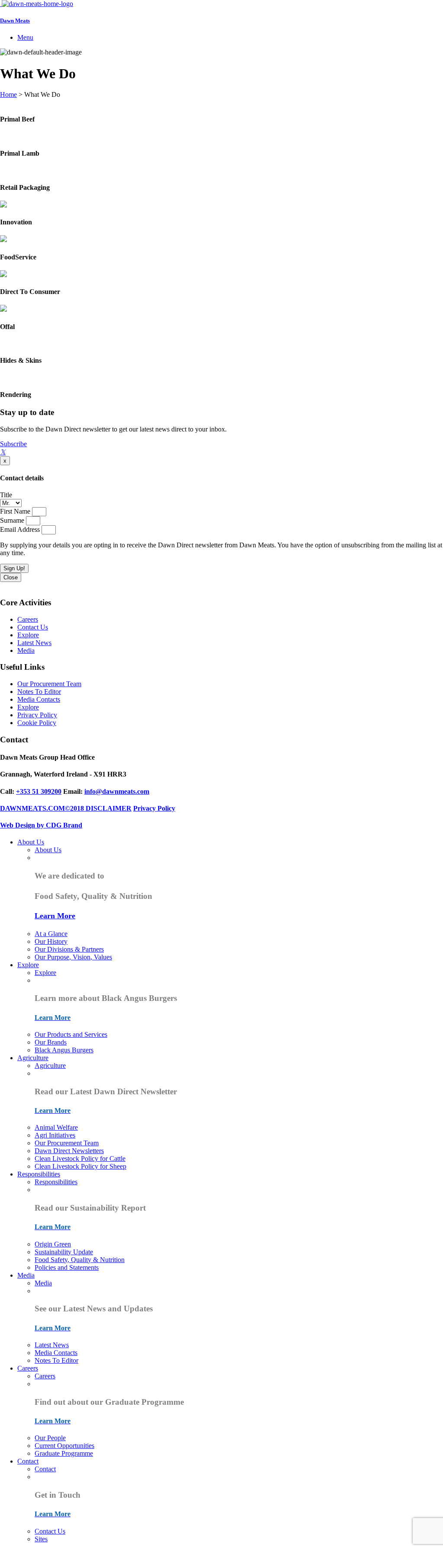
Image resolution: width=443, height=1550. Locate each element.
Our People (50, 1437)
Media (26, 650)
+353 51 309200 (38, 791)
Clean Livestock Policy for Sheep (80, 1166)
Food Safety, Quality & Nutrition (80, 1259)
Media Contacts (38, 699)
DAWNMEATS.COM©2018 (43, 808)
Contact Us (32, 627)
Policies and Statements (67, 1267)
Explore (28, 635)
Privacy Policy (37, 715)
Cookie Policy (36, 722)
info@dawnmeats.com (116, 791)
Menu (25, 37)
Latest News (34, 642)
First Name (16, 511)
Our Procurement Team (49, 683)
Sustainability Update (64, 1252)
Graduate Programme (64, 1453)
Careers (27, 619)
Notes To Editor (39, 691)
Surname (13, 520)
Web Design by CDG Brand (41, 825)
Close (10, 577)
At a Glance (51, 933)
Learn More (55, 915)
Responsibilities (38, 1174)
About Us (30, 842)
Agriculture (32, 1057)
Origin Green (53, 1244)
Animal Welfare (56, 1127)
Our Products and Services (71, 1034)
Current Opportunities (64, 1445)
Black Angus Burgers (64, 1050)
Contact (28, 1461)
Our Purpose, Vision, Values (73, 957)
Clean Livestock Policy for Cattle (80, 1158)
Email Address (21, 529)
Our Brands (51, 1042)
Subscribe (13, 443)
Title (6, 495)
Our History (51, 941)
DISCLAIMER (109, 808)
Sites (41, 1539)
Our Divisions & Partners (69, 949)
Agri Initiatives (55, 1135)
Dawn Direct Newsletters (69, 1150)
